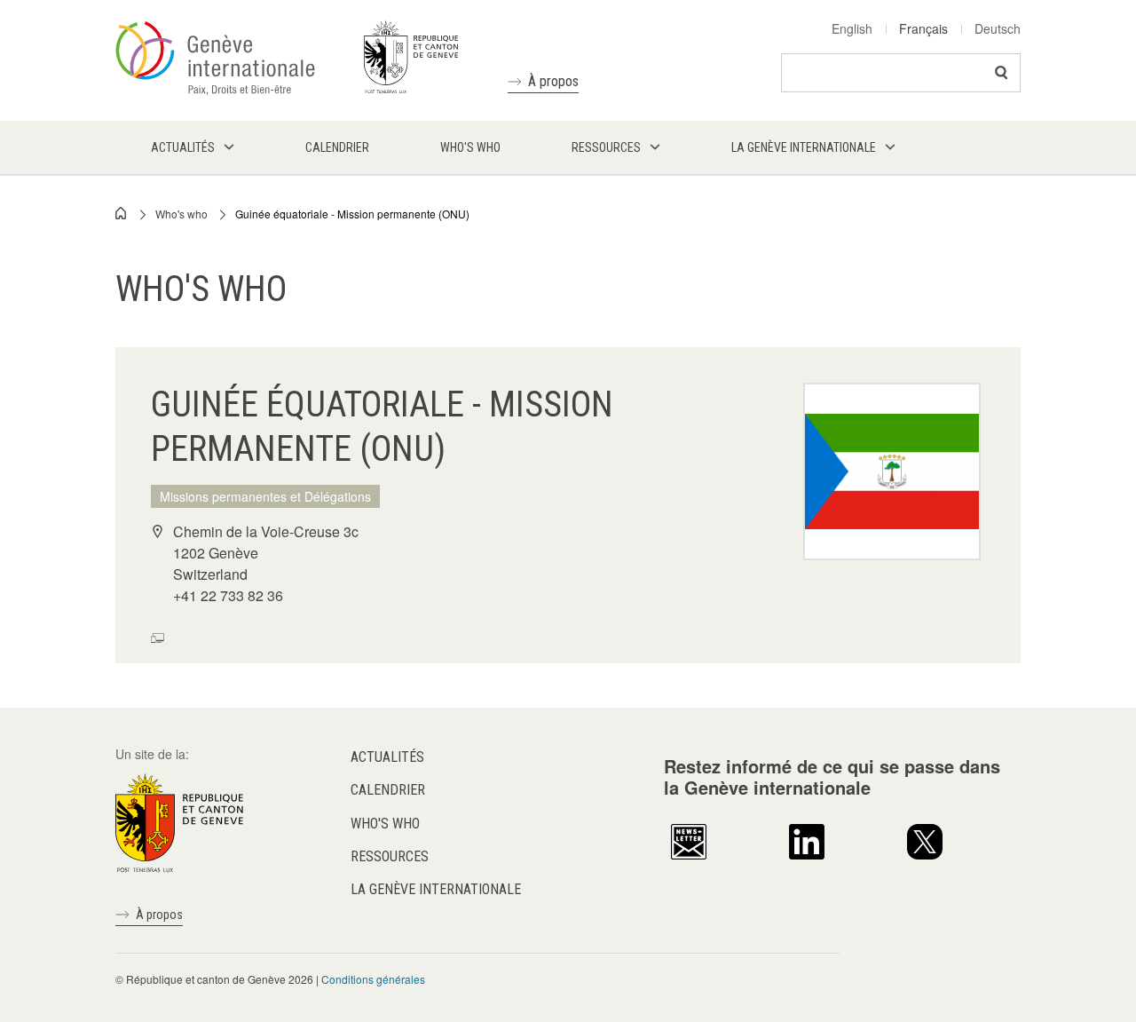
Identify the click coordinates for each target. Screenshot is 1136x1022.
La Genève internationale (436, 889)
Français (923, 28)
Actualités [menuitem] (183, 147)
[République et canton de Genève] (179, 821)
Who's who (181, 213)
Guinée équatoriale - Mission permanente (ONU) (352, 213)
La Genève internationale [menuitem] (803, 147)
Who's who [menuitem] (470, 147)
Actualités (387, 757)
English (852, 28)
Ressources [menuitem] (606, 147)
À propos (553, 81)
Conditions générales (373, 978)
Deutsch (997, 28)
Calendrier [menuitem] (337, 147)
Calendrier (388, 789)
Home (121, 213)
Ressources (390, 856)
